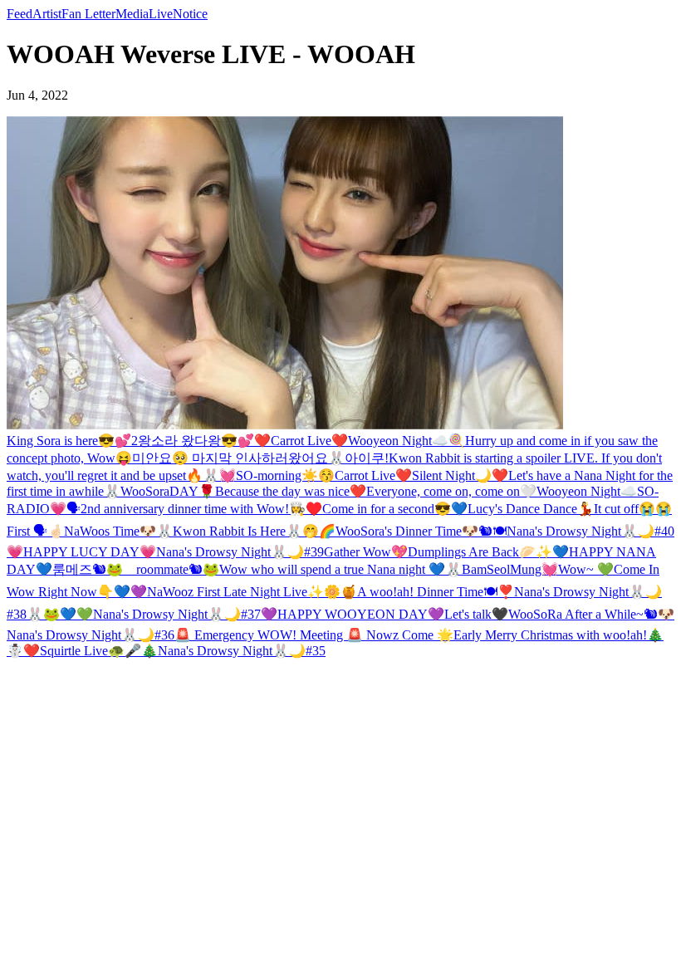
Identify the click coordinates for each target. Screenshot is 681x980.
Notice (190, 14)
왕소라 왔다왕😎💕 (196, 441)
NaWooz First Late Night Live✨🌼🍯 (252, 592)
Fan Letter (88, 14)
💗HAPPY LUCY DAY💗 (81, 552)
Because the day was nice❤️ (290, 491)
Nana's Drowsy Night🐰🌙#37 (177, 614)
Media (132, 14)
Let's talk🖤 (476, 614)
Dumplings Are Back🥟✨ (480, 552)
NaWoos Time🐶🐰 (118, 531)
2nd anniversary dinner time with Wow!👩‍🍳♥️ (201, 509)
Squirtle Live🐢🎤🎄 (99, 651)
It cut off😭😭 (633, 509)
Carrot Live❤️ (373, 475)
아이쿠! (367, 458)
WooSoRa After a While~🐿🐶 (591, 614)
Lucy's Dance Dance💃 (531, 509)
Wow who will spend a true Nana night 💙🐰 (340, 569)
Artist (46, 14)
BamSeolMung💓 (510, 569)
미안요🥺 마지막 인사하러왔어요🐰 (238, 458)
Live (161, 14)
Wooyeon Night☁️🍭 (406, 441)
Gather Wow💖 (366, 552)
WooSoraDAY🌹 (167, 491)
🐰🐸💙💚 (60, 614)
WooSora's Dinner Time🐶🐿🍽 (421, 531)
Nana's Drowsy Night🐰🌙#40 (590, 531)
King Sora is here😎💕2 (72, 441)
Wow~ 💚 (586, 569)
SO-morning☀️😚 (285, 475)
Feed (19, 14)
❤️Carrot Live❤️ (301, 441)
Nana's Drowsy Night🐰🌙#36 (90, 635)
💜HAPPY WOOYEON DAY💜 (352, 614)
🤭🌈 (319, 531)
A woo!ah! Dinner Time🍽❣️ (435, 592)
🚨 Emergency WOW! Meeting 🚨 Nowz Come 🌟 (313, 635)
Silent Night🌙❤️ (460, 475)
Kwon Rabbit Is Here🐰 (237, 531)
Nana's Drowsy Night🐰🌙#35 (242, 651)
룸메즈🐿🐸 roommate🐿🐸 (135, 569)
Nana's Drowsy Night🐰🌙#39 (240, 552)
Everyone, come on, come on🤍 (451, 491)
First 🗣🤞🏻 (35, 531)
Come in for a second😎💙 (395, 509)
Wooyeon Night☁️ (586, 491)
